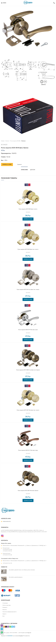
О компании (5, 603)
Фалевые (23, 140)
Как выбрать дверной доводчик (15, 577)
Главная (2, 140)
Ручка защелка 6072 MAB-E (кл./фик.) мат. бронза (28, 369)
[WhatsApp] (10, 627)
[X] (6, 627)
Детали (32, 169)
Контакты (5, 609)
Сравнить (19, 164)
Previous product (51, 141)
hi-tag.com (29, 632)
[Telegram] (14, 627)
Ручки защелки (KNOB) (15, 140)
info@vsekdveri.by (7, 521)
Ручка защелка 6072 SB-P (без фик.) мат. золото (28, 410)
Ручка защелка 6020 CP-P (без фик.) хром (28, 329)
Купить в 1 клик (7, 164)
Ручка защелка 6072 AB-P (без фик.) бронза (28, 490)
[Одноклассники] (4, 627)
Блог (4, 616)
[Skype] (12, 627)
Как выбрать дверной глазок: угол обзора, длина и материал (22, 569)
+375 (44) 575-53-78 (7, 563)
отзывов (20, 635)
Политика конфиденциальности (9, 611)
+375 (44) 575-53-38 (7, 554)
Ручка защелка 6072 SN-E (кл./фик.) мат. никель (28, 289)
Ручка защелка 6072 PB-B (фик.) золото (28, 209)
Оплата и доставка (7, 605)
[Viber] (8, 627)
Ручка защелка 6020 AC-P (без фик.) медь (28, 450)
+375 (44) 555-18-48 (7, 549)
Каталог (7, 140)
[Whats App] (2, 633)
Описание (24, 169)
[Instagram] (2, 536)
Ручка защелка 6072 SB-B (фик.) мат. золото (28, 249)
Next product (54, 141)
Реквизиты (5, 607)
